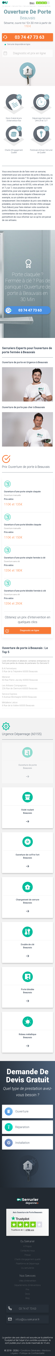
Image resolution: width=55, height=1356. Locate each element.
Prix (27, 1289)
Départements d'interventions (27, 1285)
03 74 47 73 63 (29, 37)
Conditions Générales (30, 1350)
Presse (28, 1255)
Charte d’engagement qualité (27, 1259)
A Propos (27, 1246)
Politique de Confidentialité (32, 1353)
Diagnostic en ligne (29, 630)
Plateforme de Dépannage (27, 1263)
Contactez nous (27, 1250)
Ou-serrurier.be (27, 1268)
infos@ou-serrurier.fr (27, 1319)
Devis (27, 1294)
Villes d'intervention (27, 1280)
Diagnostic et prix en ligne (29, 53)
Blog (27, 1298)
